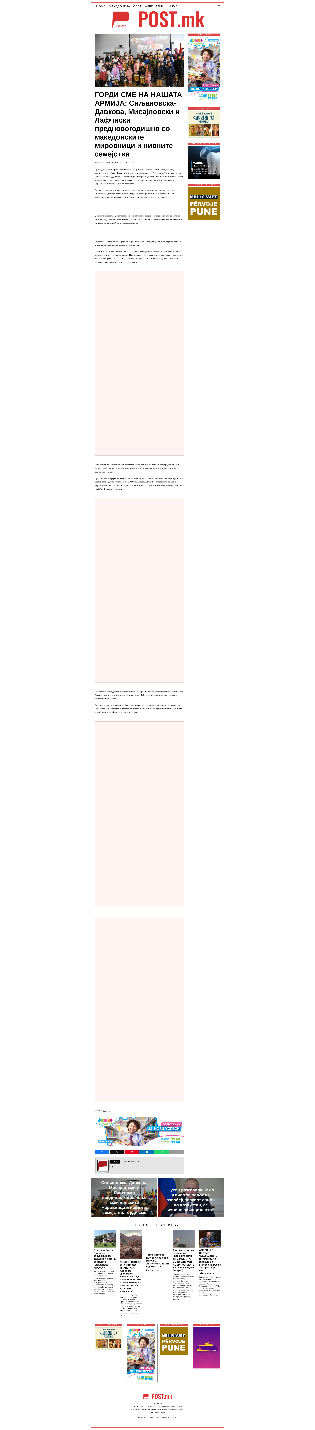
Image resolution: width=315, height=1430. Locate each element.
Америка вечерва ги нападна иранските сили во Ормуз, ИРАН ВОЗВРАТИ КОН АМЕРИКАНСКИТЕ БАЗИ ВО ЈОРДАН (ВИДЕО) (184, 1260)
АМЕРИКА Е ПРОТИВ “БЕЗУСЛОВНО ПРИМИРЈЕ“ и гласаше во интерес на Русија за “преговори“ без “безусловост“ (210, 1262)
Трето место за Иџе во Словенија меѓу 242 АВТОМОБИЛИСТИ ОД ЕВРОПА (157, 1261)
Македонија (117, 163)
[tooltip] (102, 1152)
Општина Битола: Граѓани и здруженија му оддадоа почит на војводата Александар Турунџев (105, 1259)
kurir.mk (107, 1111)
